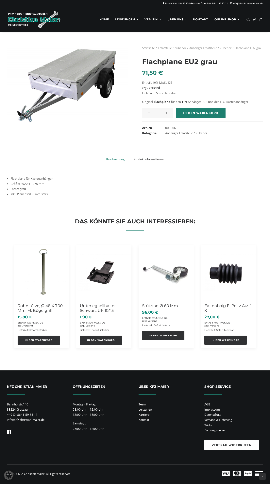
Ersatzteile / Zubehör (172, 48)
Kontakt (200, 19)
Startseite (148, 48)
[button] (248, 19)
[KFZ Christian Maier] (34, 19)
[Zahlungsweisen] (197, 474)
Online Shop (225, 19)
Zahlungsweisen (215, 430)
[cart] (260, 19)
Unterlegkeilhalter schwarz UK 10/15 (98, 308)
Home (104, 19)
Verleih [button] (151, 19)
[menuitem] (104, 19)
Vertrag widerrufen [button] (231, 445)
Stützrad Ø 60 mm (160, 305)
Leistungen (125, 19)
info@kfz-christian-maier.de (248, 3)
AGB (207, 404)
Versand (154, 88)
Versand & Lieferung (218, 420)
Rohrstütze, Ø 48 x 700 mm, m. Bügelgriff (40, 308)
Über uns (175, 19)
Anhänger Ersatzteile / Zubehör (210, 48)
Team (142, 404)
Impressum (212, 409)
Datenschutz (212, 415)
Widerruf (210, 425)
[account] (254, 19)
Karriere (144, 415)
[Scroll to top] (262, 476)
